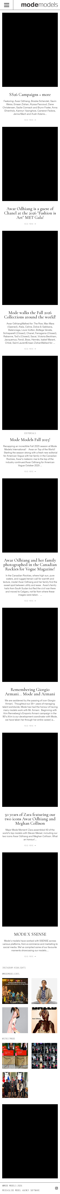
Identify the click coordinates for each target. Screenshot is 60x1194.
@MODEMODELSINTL (11, 974)
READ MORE (29, 120)
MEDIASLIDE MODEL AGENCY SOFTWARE (21, 1191)
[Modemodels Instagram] (56, 1189)
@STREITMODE (8, 1039)
